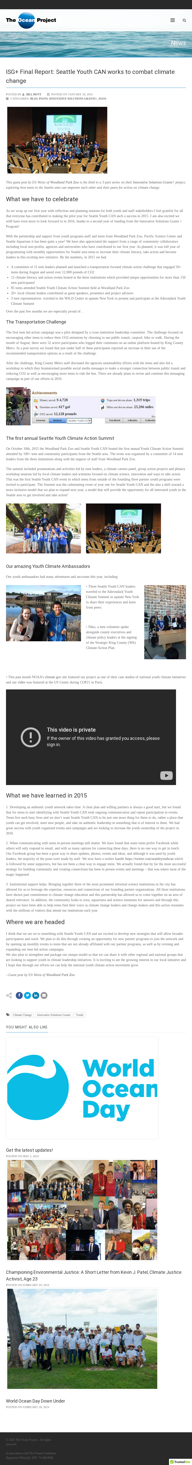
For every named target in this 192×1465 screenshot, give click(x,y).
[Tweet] (27, 995)
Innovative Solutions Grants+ (73, 98)
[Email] (35, 995)
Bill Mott (33, 94)
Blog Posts (39, 98)
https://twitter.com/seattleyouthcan (149, 859)
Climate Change (22, 1015)
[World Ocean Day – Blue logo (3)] (96, 1090)
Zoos (102, 98)
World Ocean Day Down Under (35, 1401)
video (22, 682)
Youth (79, 1015)
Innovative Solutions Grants (53, 1015)
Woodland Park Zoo (64, 182)
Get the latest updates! (29, 1150)
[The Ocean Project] (31, 20)
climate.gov (53, 677)
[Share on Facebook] (19, 995)
